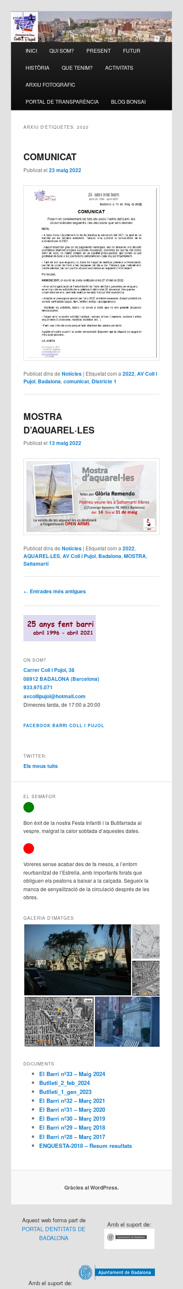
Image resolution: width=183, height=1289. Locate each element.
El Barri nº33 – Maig (66, 1074)
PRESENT (98, 50)
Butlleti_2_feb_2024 (64, 1083)
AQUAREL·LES (41, 556)
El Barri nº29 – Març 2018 (72, 1127)
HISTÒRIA (37, 67)
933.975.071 (38, 687)
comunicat (76, 381)
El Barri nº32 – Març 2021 (72, 1100)
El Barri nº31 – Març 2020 (72, 1109)
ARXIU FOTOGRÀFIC (50, 84)
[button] (77, 960)
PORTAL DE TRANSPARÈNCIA (62, 101)
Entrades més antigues (54, 591)
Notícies (72, 373)
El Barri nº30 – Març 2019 (72, 1118)
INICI (31, 50)
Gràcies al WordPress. (91, 1187)
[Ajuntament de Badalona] (129, 1247)
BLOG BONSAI (128, 101)
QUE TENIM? (77, 67)
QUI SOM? (61, 50)
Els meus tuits (40, 766)
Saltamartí (36, 563)
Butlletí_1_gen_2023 (65, 1092)
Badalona (49, 381)
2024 (99, 1074)
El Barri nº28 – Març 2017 (72, 1137)
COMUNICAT (50, 156)
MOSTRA (135, 556)
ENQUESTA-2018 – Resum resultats (85, 1146)
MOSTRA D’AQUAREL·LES (58, 423)
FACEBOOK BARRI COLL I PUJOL (63, 725)
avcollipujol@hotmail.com (54, 696)
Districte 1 (104, 381)
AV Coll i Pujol (79, 556)
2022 (128, 373)
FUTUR (131, 50)
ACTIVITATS (119, 67)
